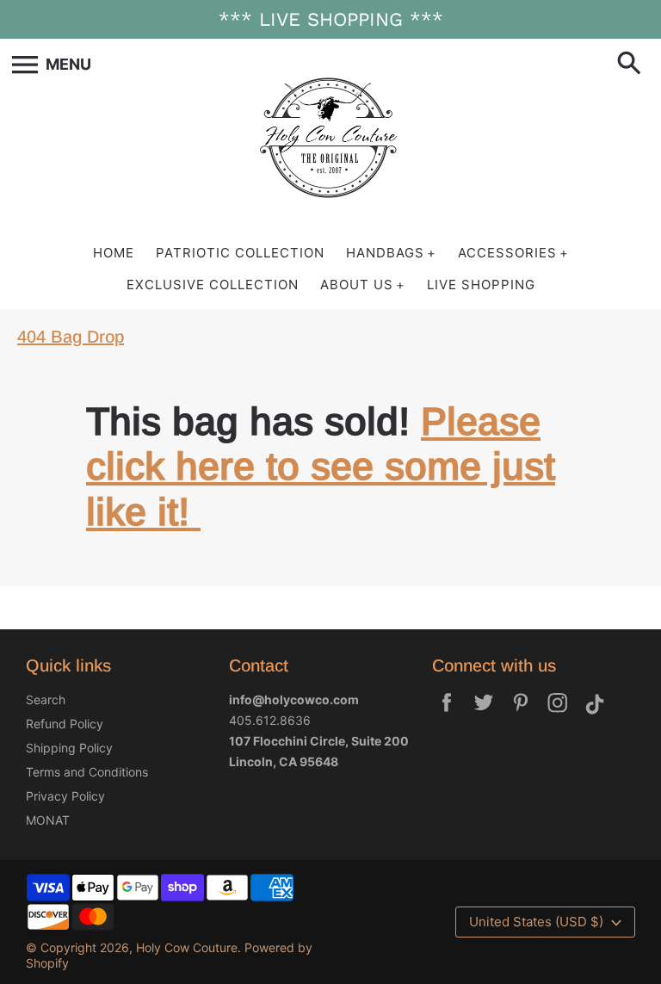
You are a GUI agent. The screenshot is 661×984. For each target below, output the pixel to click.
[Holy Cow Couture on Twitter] (483, 714)
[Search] (632, 64)
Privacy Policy (65, 796)
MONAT (48, 820)
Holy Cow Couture (187, 947)
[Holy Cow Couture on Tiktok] (594, 714)
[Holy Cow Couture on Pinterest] (520, 714)
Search (45, 699)
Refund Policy (64, 723)
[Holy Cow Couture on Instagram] (557, 714)
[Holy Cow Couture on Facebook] (446, 714)
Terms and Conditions (87, 771)
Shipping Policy (69, 747)
